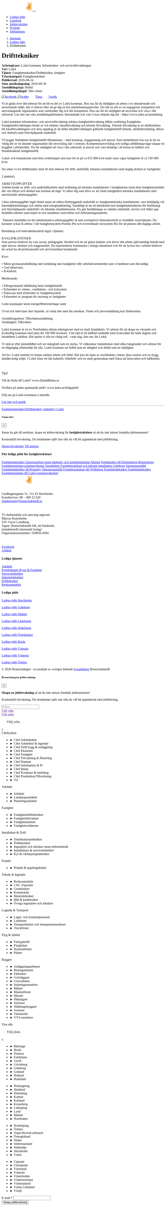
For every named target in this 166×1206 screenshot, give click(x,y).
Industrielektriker (12, 577)
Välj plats (8, 714)
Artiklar (7, 550)
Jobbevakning (19, 24)
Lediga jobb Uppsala (15, 648)
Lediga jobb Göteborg (16, 607)
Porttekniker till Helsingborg (127, 462)
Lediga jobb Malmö (14, 614)
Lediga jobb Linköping (16, 621)
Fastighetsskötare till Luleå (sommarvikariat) (30, 473)
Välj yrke (8, 710)
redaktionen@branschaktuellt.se (22, 501)
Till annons (31, 446)
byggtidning (81, 669)
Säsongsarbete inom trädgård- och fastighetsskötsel (63, 462)
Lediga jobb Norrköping (17, 634)
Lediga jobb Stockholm (17, 600)
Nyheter (15, 28)
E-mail (7, 1198)
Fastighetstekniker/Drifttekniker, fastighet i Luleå (33, 409)
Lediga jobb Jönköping (16, 628)
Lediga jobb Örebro (14, 662)
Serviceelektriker (12, 573)
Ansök (52, 96)
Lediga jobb (17, 17)
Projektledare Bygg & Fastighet (22, 570)
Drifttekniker (10, 581)
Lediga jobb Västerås (15, 655)
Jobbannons (17, 31)
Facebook (8, 546)
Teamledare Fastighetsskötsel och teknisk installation (85, 466)
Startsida (15, 38)
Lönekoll (15, 20)
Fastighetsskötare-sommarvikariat (23, 466)
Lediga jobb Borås (13, 641)
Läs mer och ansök (14, 402)
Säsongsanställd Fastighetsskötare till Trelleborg (73, 469)
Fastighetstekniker (14, 462)
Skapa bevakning (13, 446)
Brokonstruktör (11, 584)
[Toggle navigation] (34, 11)
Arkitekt (7, 566)
